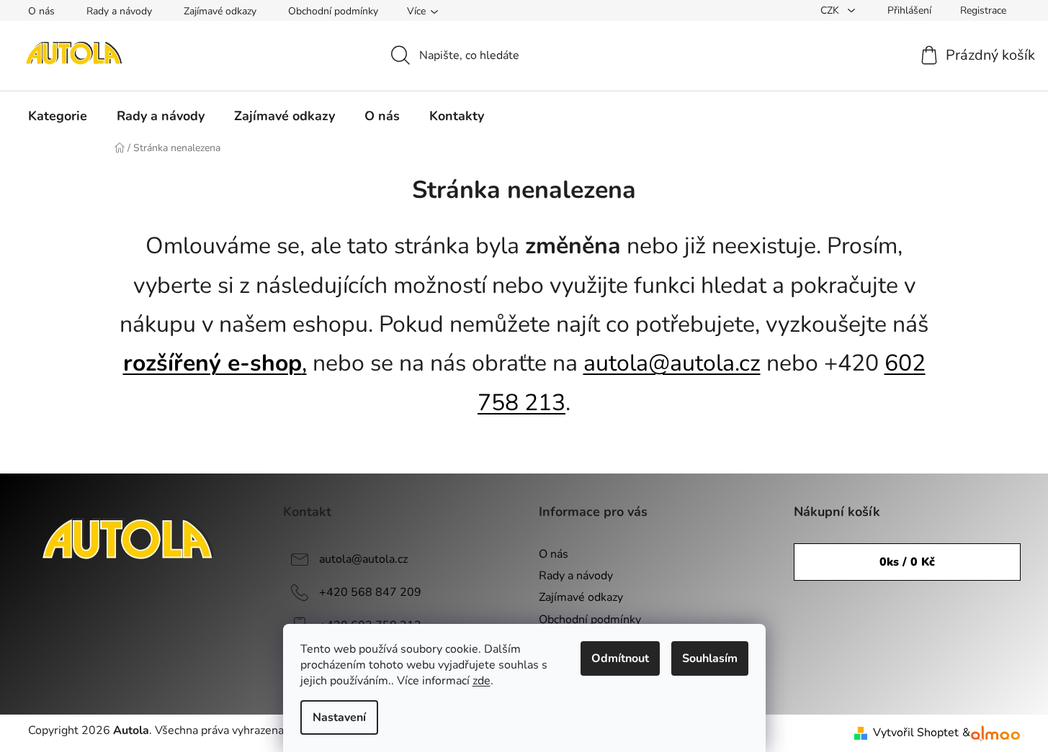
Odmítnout (620, 658)
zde (482, 681)
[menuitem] (58, 115)
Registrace (983, 10)
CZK (831, 10)
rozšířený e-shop (212, 363)
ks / (907, 562)
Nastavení (339, 717)
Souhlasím (710, 658)
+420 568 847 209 (370, 592)
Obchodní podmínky (333, 11)
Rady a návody (119, 11)
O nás (41, 11)
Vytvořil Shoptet (916, 732)
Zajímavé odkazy (220, 11)
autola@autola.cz (672, 363)
